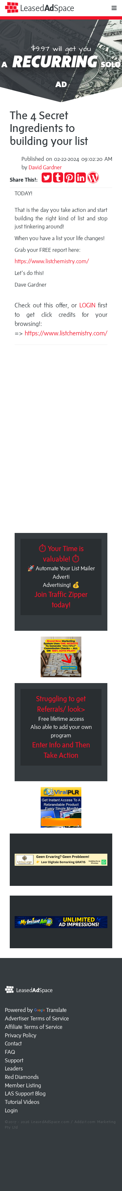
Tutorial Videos (22, 1102)
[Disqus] (61, 440)
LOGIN (88, 305)
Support (14, 1060)
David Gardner (45, 167)
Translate (56, 1010)
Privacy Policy (20, 1035)
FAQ (10, 1052)
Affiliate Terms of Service (33, 1027)
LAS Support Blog (25, 1093)
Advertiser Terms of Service (37, 1018)
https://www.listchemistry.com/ (52, 261)
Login (11, 1110)
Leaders (14, 1068)
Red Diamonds (22, 1077)
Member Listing (23, 1085)
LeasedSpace (46, 8)
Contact (13, 1043)
